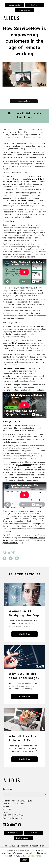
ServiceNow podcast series (14, 439)
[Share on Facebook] (4, 558)
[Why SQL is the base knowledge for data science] (24, 657)
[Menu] (44, 18)
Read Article (25, 634)
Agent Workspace (23, 465)
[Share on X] (11, 558)
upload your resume (10, 543)
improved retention (26, 200)
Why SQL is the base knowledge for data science (24, 676)
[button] (24, 101)
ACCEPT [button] (24, 860)
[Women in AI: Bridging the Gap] (24, 594)
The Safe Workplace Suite (13, 368)
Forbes (5, 288)
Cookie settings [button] (34, 856)
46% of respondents (19, 343)
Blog (10, 113)
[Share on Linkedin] (17, 558)
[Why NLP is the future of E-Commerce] (24, 719)
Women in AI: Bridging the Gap (24, 613)
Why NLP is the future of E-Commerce (23, 739)
